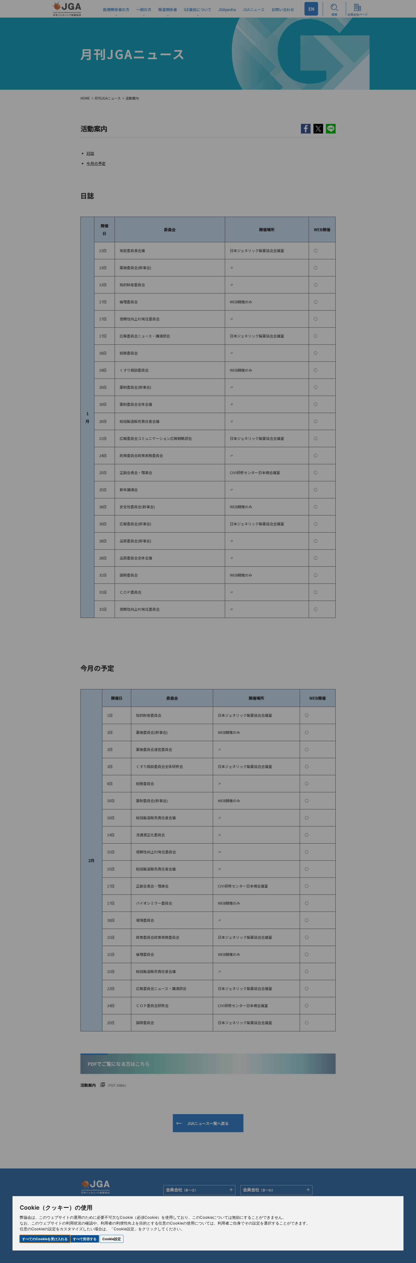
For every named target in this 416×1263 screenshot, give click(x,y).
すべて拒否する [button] (85, 1239)
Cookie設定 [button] (111, 1239)
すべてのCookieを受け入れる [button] (45, 1239)
